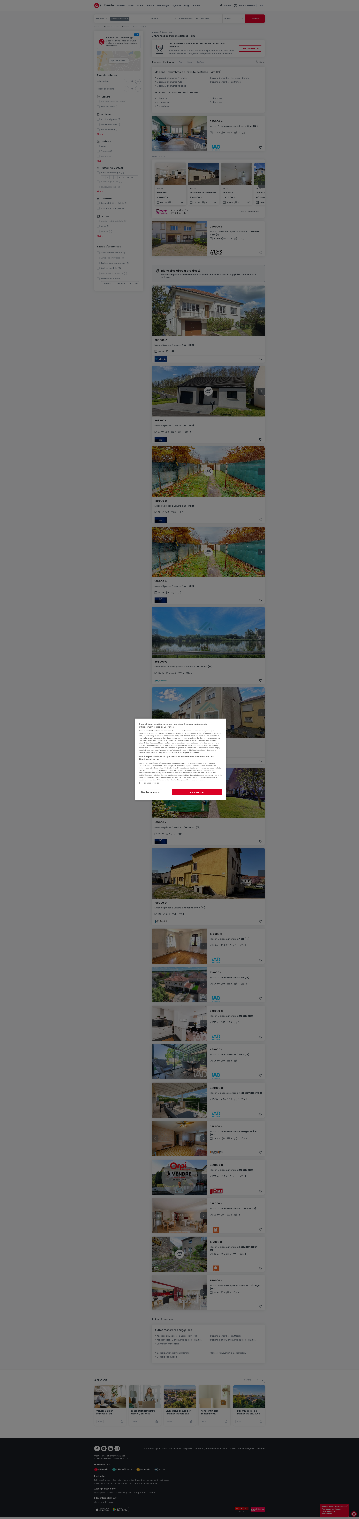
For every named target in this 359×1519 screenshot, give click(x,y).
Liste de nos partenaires (150, 783)
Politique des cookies (189, 752)
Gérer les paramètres (150, 792)
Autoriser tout (197, 792)
